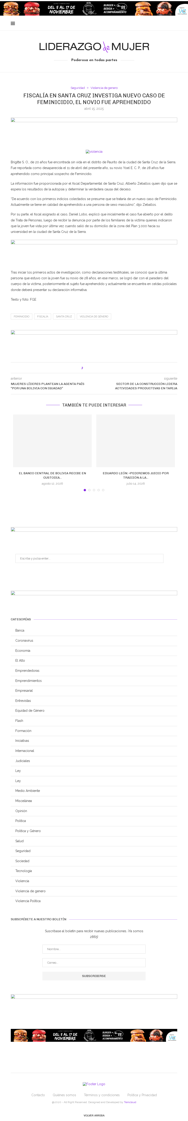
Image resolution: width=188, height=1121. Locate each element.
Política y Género (28, 831)
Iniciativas (22, 741)
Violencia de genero (104, 88)
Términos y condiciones (102, 1095)
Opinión (21, 811)
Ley (18, 771)
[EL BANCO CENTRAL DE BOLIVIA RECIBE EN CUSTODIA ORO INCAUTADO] (52, 441)
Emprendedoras (27, 670)
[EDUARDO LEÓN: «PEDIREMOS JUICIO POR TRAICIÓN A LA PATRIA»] (135, 441)
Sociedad (22, 861)
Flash (19, 721)
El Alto (20, 660)
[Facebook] (149, 23)
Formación (23, 731)
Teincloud (130, 1102)
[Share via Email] (105, 368)
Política (20, 821)
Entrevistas (23, 701)
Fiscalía (42, 316)
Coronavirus (24, 640)
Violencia (22, 881)
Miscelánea (23, 801)
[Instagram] (158, 23)
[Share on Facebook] (91, 368)
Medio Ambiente (27, 791)
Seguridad (78, 88)
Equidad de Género (29, 710)
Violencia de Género (94, 316)
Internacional (24, 751)
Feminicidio (21, 316)
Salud (19, 841)
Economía (22, 650)
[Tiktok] (173, 23)
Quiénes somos (64, 1095)
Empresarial (24, 690)
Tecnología (23, 871)
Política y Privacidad (142, 1095)
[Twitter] (153, 23)
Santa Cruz (64, 316)
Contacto (38, 1095)
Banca (19, 630)
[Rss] (168, 23)
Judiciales (22, 761)
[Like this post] (85, 368)
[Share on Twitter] (96, 368)
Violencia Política (28, 901)
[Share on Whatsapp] (101, 368)
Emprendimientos (28, 681)
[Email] (163, 23)
